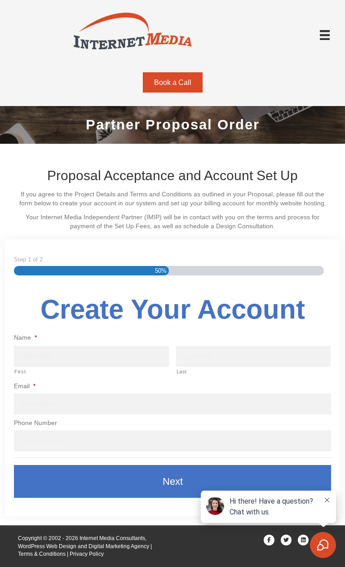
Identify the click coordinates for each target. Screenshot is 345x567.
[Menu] (325, 35)
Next (173, 481)
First (20, 371)
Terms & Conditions (42, 554)
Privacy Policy (87, 554)
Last (182, 371)
